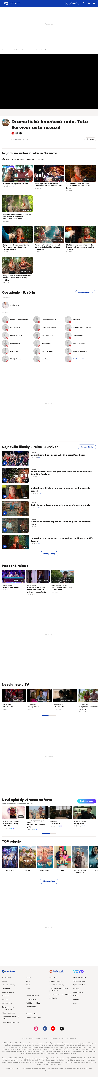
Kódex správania (8, 1013)
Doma (28, 977)
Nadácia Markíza (32, 996)
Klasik (28, 988)
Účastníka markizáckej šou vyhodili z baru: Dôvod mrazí (58, 455)
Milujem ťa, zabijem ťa (11, 821)
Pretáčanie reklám (33, 1003)
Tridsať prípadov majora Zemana (35, 821)
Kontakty (53, 977)
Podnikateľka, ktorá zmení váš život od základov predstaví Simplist (36, 590)
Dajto (28, 981)
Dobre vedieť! (7, 585)
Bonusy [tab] (30, 160)
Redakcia (53, 998)
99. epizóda (79, 823)
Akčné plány (7, 1003)
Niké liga (76, 988)
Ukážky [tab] (41, 160)
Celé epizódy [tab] (18, 160)
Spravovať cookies (33, 1018)
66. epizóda (33, 707)
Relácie (4, 50)
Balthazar (54, 821)
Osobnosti (6, 988)
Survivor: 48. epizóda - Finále (15, 183)
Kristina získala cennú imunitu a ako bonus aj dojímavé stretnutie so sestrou (17, 216)
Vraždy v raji (83, 704)
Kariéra (5, 1000)
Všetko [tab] (5, 159)
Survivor (11, 50)
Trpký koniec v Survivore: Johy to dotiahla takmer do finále (60, 505)
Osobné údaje (31, 1014)
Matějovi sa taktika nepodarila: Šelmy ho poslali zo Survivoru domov (61, 523)
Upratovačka (58, 704)
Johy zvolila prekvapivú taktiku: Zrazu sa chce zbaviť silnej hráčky (17, 278)
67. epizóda (8, 707)
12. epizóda (59, 707)
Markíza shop (31, 1007)
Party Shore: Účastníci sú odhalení (62, 589)
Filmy (75, 1003)
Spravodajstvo (79, 985)
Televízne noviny (79, 981)
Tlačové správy (8, 992)
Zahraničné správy (56, 985)
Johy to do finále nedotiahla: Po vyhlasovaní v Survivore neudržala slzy (16, 247)
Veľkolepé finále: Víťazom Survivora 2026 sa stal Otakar (48, 185)
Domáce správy (55, 981)
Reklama (5, 996)
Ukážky (18, 50)
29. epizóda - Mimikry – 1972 (37, 826)
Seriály (76, 1000)
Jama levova (31, 585)
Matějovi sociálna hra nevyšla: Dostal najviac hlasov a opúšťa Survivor (80, 247)
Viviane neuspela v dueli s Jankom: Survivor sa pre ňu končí (78, 186)
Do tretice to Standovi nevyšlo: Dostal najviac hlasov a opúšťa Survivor (62, 539)
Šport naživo (78, 992)
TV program (6, 977)
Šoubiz (4, 981)
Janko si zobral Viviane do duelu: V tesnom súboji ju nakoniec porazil (61, 489)
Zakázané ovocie (80, 821)
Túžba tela (7, 704)
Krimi (28, 985)
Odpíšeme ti (31, 999)
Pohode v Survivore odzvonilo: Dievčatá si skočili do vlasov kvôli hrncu (48, 247)
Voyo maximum (79, 977)
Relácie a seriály (8, 985)
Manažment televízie (10, 1023)
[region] (49, 160)
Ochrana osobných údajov (60, 994)
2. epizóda (55, 823)
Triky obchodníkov (11, 587)
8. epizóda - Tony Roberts (10, 825)
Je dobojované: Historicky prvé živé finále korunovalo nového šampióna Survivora (61, 473)
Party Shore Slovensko (59, 585)
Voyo (12, 186)
